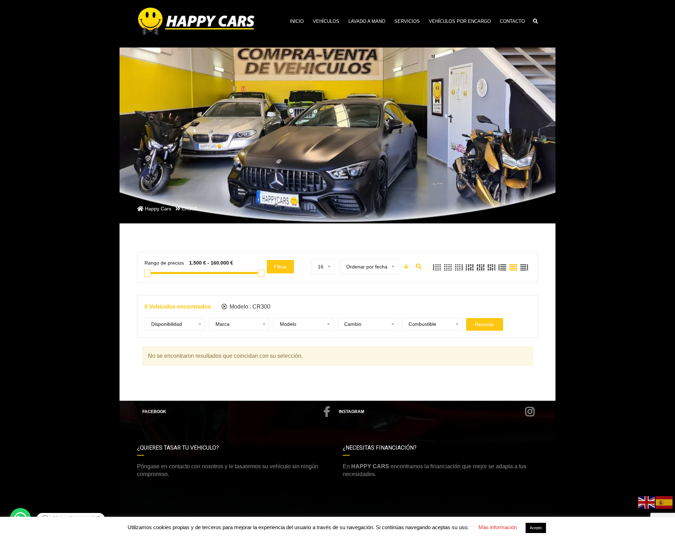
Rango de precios (164, 263)
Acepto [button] (536, 528)
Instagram (351, 411)
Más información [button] (497, 527)
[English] (647, 502)
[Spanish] (664, 502)
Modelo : (249, 307)
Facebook (154, 411)
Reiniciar (484, 324)
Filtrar (280, 267)
